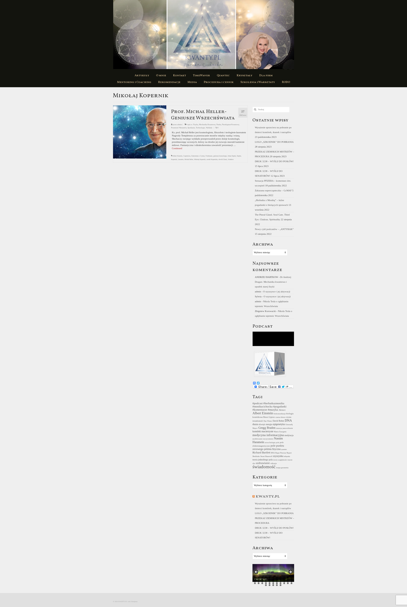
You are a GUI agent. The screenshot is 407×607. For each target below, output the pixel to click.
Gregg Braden (267, 427)
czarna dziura (280, 417)
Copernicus (186, 156)
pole (277, 442)
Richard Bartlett (261, 452)
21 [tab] (288, 579)
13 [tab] (258, 579)
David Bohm (278, 421)
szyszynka (278, 456)
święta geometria (282, 468)
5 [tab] (269, 577)
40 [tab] (277, 583)
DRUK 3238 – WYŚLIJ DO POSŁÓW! (274, 161)
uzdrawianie (263, 463)
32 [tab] (288, 581)
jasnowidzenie (288, 428)
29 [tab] (277, 581)
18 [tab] (277, 579)
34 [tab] (255, 583)
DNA (288, 420)
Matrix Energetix (280, 432)
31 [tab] (284, 581)
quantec (284, 449)
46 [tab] (269, 585)
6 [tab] (273, 577)
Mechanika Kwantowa (207, 124)
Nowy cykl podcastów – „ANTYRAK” (274, 229)
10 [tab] (288, 577)
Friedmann (209, 156)
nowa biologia (270, 442)
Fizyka (195, 124)
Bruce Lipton (269, 417)
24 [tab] (258, 581)
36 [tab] (262, 583)
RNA (273, 453)
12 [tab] (255, 579)
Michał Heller (188, 159)
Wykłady (209, 128)
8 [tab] (280, 577)
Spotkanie (191, 128)
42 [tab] (284, 583)
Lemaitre (180, 159)
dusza (255, 424)
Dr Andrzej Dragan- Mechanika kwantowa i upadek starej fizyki (273, 282)
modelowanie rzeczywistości (262, 439)
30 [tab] (280, 581)
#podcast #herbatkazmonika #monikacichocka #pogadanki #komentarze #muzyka (269, 406)
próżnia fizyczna (272, 449)
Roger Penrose (280, 453)
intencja (279, 428)
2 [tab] (258, 577)
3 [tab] (262, 577)
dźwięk (262, 424)
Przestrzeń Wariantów (179, 128)
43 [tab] (288, 583)
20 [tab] (284, 579)
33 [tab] (291, 581)
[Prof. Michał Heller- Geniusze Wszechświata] (139, 131)
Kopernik (174, 159)
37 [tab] (266, 583)
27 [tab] (269, 581)
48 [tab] (277, 585)
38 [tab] (269, 583)
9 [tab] (284, 577)
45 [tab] (266, 585)
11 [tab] (291, 577)
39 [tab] (273, 583)
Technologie (200, 128)
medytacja (288, 435)
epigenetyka (279, 424)
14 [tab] (262, 579)
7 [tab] (277, 577)
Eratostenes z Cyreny (198, 156)
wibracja (273, 463)
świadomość (264, 466)
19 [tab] (280, 579)
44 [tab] (291, 583)
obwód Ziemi (222, 159)
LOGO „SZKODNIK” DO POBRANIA (274, 142)
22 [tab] (291, 579)
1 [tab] (255, 577)
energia (269, 424)
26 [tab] (266, 581)
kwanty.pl (268, 496)
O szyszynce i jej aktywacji (276, 291)
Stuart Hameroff (266, 456)
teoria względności (280, 460)
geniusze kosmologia (220, 156)
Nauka (218, 124)
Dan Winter (268, 421)
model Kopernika (212, 159)
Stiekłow (231, 159)
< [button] (256, 572)
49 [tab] (280, 585)
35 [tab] (258, 583)
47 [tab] (273, 585)
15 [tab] (266, 579)
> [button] (290, 572)
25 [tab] (262, 581)
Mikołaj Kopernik (200, 159)
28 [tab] (273, 581)
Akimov (282, 410)
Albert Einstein (177, 156)
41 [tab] (280, 583)
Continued (177, 148)
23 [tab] (255, 581)
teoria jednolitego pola (262, 459)
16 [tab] (269, 579)
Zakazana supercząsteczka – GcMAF (273, 190)
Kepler (239, 156)
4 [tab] (266, 577)
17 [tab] (273, 579)
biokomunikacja (280, 414)
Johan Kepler (232, 156)
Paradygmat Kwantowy (230, 124)
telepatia (287, 456)
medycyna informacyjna (268, 435)
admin (179, 124)
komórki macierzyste (262, 431)
